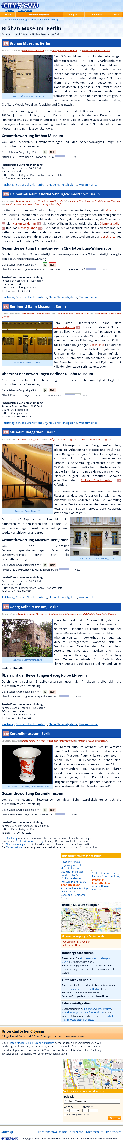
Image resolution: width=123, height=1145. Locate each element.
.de (10, 11)
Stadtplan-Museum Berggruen (62, 439)
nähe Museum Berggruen (96, 439)
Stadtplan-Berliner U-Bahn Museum (73, 313)
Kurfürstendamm (24, 223)
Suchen (115, 1118)
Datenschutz (94, 1132)
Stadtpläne (97, 14)
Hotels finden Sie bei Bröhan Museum (31, 1043)
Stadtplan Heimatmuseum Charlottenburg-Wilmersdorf (95, 201)
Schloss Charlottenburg (31, 185)
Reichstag (8, 185)
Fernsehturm (103, 1009)
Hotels (8, 14)
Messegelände (27, 228)
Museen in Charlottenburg (101, 881)
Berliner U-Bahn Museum (35, 313)
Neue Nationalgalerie (63, 185)
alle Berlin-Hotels (72, 945)
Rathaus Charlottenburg (106, 876)
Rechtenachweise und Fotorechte (60, 1132)
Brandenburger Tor (73, 1012)
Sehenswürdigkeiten (39, 14)
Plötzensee (98, 889)
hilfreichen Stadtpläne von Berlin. (80, 989)
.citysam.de (25, 11)
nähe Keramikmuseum (93, 740)
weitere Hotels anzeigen (76, 941)
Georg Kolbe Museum (31, 613)
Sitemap (7, 1132)
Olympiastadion (110, 223)
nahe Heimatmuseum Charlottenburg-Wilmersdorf (33, 204)
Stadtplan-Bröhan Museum (64, 50)
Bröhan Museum (33, 50)
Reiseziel (69, 1096)
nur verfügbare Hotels (78, 1114)
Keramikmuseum (33, 740)
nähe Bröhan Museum (96, 50)
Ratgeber (73, 14)
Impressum (114, 1132)
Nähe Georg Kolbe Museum (99, 613)
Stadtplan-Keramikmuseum (62, 740)
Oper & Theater (101, 886)
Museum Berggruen (28, 439)
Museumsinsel (88, 185)
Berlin (4, 19)
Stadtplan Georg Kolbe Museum (63, 613)
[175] (91, 917)
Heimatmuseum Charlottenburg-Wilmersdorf (40, 201)
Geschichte (113, 210)
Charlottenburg (19, 19)
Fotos (116, 14)
